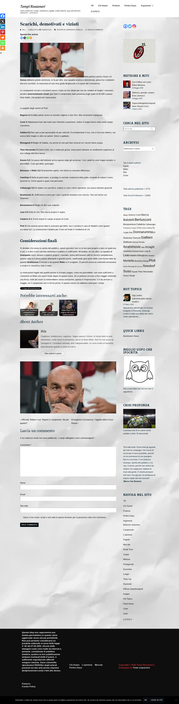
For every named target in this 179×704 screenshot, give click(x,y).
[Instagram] (134, 26)
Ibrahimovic (132, 247)
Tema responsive (141, 668)
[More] (30, 38)
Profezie (116, 6)
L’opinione (127, 535)
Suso (127, 271)
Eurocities (127, 569)
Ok (145, 700)
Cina (139, 228)
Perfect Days (130, 6)
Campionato (70, 30)
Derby (149, 228)
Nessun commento (95, 30)
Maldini (133, 255)
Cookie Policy (29, 687)
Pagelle (79, 30)
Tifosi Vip (127, 579)
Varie (125, 614)
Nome (22, 483)
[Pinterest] (2, 32)
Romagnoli (132, 266)
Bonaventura (129, 224)
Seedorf (149, 266)
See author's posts (53, 353)
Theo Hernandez (145, 272)
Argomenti (146, 6)
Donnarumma (143, 232)
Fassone (137, 238)
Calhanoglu (150, 224)
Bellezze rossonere (131, 525)
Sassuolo (139, 266)
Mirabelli (151, 256)
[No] (176, 700)
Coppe (126, 554)
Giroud (135, 242)
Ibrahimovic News (131, 336)
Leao (126, 255)
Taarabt (134, 272)
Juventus (127, 251)
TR (92, 6)
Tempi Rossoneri (32, 6)
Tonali (132, 276)
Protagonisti (128, 564)
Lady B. (147, 251)
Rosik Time (128, 549)
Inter (143, 247)
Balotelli (128, 219)
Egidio (126, 166)
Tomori (126, 276)
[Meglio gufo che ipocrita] (139, 371)
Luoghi (126, 574)
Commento (25, 445)
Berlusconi (143, 220)
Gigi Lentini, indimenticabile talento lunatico (141, 298)
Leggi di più (157, 700)
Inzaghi (149, 247)
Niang (145, 261)
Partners (26, 684)
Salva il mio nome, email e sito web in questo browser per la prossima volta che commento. (64, 517)
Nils (43, 331)
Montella (128, 260)
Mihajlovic (142, 255)
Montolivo (138, 261)
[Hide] (1, 53)
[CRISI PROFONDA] (139, 418)
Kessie (135, 251)
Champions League (129, 228)
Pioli (152, 260)
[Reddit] (2, 37)
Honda (142, 242)
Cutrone (144, 228)
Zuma (125, 175)
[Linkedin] (2, 26)
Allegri (125, 215)
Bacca (145, 214)
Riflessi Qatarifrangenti (133, 589)
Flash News (128, 604)
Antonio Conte (134, 215)
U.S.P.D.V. (95, 11)
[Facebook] (21, 38)
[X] (24, 38)
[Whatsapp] (27, 38)
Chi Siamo (103, 6)
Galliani (146, 237)
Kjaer (141, 251)
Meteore (126, 559)
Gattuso (127, 242)
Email (22, 494)
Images (126, 594)
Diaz (131, 232)
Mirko (125, 169)
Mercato (126, 545)
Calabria (140, 224)
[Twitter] (130, 26)
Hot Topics (127, 599)
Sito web (24, 506)
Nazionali (127, 584)
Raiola (125, 266)
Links (125, 609)
